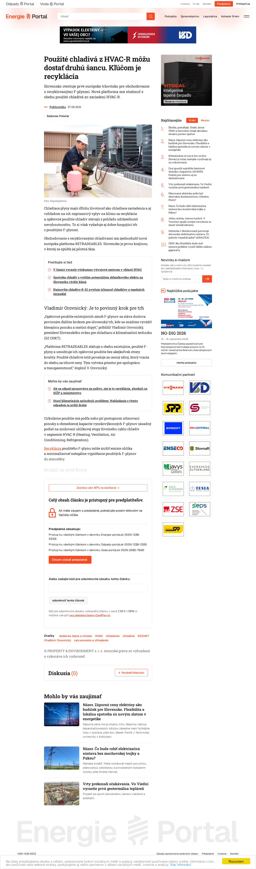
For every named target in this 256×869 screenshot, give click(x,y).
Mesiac (205, 120)
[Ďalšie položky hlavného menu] (246, 16)
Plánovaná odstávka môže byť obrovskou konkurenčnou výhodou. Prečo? (188, 197)
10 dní (192, 120)
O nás (196, 3)
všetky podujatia (186, 362)
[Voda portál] (52, 4)
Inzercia (185, 3)
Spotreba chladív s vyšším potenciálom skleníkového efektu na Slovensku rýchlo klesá (98, 279)
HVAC (99, 636)
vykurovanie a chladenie (91, 640)
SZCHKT (143, 636)
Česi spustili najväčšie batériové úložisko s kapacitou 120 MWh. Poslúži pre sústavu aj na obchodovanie (186, 173)
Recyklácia (52, 448)
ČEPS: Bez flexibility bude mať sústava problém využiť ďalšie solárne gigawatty (190, 247)
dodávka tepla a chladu (75, 636)
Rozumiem (236, 861)
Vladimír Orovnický (57, 640)
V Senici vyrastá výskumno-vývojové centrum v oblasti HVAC (97, 270)
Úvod (26, 16)
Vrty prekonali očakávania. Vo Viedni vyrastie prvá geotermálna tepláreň (190, 186)
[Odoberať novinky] (207, 278)
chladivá (129, 636)
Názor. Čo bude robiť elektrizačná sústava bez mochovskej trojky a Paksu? (187, 209)
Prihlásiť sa (243, 3)
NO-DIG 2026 (173, 333)
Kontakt (207, 3)
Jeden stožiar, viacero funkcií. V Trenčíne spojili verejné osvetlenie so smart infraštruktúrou (189, 222)
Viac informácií (180, 864)
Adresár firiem (230, 16)
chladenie (113, 636)
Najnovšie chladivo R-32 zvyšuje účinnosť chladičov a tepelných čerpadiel (98, 291)
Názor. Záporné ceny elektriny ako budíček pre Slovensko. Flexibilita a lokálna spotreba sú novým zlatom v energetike (189, 145)
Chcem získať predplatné (69, 560)
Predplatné (223, 3)
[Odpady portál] (20, 4)
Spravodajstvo (190, 16)
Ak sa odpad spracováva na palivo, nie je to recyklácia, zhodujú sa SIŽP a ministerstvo (100, 390)
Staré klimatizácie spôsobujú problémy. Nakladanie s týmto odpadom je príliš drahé (95, 403)
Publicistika (57, 107)
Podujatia (171, 16)
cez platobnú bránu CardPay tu (89, 615)
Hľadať (151, 16)
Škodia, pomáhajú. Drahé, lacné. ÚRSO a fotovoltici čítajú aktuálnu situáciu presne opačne (187, 131)
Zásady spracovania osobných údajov (177, 853)
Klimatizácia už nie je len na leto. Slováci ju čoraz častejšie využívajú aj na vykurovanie (189, 159)
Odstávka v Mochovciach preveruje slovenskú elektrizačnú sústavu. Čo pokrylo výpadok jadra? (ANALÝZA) (188, 234)
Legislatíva (210, 16)
